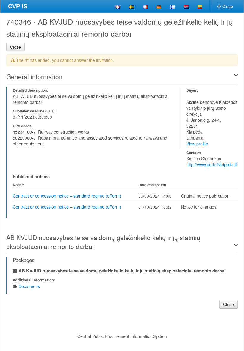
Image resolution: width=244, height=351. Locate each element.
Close (227, 6)
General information (34, 76)
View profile (197, 144)
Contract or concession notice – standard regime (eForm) (67, 196)
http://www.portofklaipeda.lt (211, 164)
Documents (29, 286)
